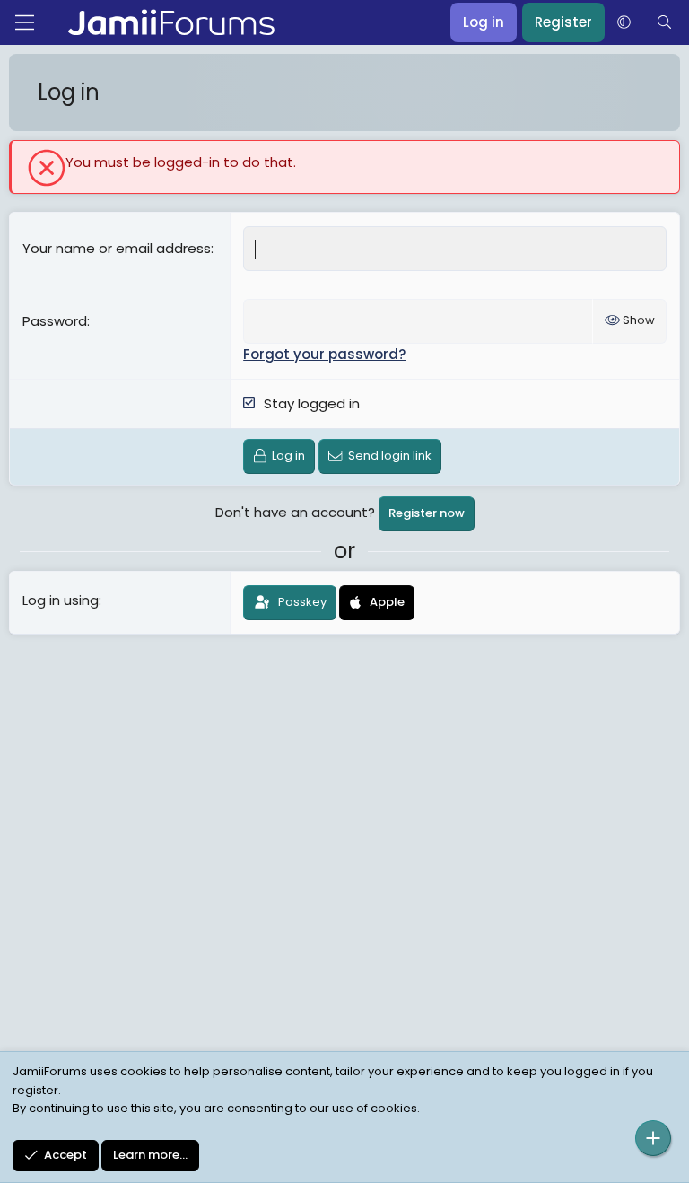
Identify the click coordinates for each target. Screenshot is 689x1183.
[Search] (664, 22)
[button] (624, 22)
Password (54, 320)
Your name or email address (116, 248)
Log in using (60, 600)
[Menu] (25, 22)
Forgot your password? (324, 354)
